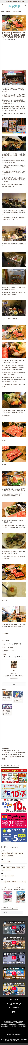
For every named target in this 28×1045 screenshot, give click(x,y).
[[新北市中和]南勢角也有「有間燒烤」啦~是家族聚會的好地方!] (7, 706)
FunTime (4, 861)
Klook (23, 867)
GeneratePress (19, 1040)
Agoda (3, 867)
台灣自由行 (8, 11)
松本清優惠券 (4, 1024)
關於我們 (9, 1034)
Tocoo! (19, 881)
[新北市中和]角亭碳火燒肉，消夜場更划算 (7, 699)
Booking (8, 867)
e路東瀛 (18, 867)
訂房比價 (15, 853)
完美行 (3, 870)
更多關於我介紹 (14, 678)
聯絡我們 (13, 1034)
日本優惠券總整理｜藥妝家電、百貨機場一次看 (14, 1)
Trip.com (8, 870)
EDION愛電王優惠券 (8, 1022)
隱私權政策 (18, 1034)
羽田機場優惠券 (4, 1026)
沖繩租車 (8, 881)
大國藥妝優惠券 (18, 1022)
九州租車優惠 (10, 855)
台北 (14, 11)
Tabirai (3, 881)
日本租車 (3, 855)
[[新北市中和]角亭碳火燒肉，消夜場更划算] (7, 694)
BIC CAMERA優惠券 (18, 1021)
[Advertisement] (14, 55)
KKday (7, 875)
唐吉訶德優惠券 (7, 1021)
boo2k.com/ (6, 680)
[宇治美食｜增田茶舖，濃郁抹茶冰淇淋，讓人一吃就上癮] (18, 694)
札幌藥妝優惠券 (12, 1024)
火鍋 (18, 750)
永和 (5, 750)
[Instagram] (14, 684)
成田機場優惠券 (21, 1024)
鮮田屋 (13, 750)
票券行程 (10, 853)
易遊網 (9, 861)
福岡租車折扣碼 (22, 1026)
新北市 (9, 750)
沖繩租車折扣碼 (13, 1026)
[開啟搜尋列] (25, 5)
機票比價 (21, 853)
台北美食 (18, 11)
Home (2, 11)
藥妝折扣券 (4, 853)
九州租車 (14, 881)
